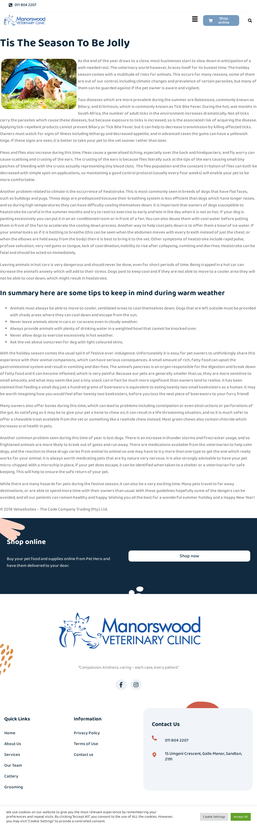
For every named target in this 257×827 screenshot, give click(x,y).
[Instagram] (136, 684)
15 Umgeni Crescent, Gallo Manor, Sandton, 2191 (203, 756)
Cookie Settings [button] (214, 816)
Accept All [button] (241, 816)
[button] (124, 20)
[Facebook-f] (120, 684)
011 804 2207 (176, 740)
